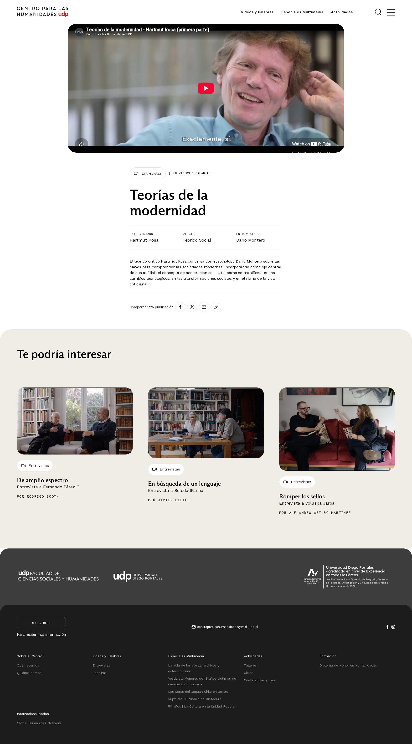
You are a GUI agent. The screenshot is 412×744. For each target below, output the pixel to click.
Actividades (342, 12)
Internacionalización (33, 714)
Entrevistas (101, 665)
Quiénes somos (29, 673)
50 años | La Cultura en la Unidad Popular (202, 706)
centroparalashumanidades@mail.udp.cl (227, 627)
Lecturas (100, 673)
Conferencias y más (259, 680)
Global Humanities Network (39, 723)
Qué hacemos (28, 665)
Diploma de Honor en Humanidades (348, 665)
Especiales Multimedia (302, 12)
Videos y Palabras (257, 12)
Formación (327, 656)
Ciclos (248, 673)
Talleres (250, 665)
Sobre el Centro (29, 656)
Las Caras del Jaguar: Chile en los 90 (198, 691)
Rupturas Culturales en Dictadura (194, 699)
